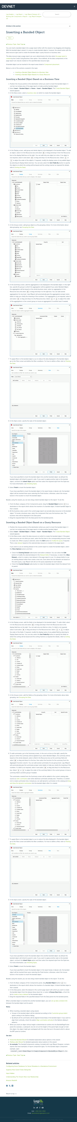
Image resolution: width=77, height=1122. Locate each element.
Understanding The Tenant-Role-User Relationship (22, 1077)
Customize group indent (59, 1013)
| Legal (48, 1119)
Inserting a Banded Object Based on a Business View (31, 72)
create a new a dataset (21, 994)
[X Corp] (10, 1086)
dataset (20, 543)
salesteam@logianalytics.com (40, 1113)
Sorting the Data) (20, 167)
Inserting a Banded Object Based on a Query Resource (32, 74)
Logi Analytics (10, 14)
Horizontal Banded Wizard (18, 1040)
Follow (9, 38)
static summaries (21, 779)
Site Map (61, 1119)
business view (32, 93)
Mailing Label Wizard (16, 1042)
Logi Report (19, 14)
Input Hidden (10, 1073)
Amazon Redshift (11, 1080)
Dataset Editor (44, 555)
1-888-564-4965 (40, 1111)
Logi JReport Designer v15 (32, 14)
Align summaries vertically (44, 1020)
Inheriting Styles (32, 484)
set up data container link (59, 1001)
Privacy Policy (54, 1119)
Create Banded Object (63, 88)
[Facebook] (7, 1086)
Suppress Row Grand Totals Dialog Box (18, 1070)
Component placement (51, 64)
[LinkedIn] (12, 1086)
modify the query (57, 541)
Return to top (10, 1094)
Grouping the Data (28, 227)
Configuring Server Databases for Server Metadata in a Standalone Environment (31, 1066)
